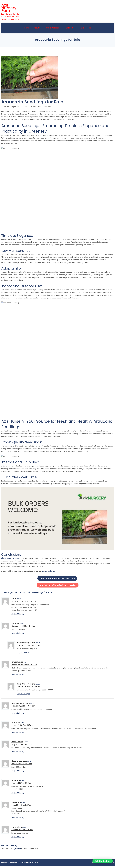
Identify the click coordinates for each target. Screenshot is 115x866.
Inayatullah (16, 827)
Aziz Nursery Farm (9, 8)
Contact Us (86, 28)
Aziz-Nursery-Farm (11, 106)
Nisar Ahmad (17, 741)
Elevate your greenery (10, 558)
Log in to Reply (17, 614)
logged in (16, 848)
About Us (38, 28)
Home (26, 28)
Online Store (71, 28)
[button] (102, 861)
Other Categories (53, 28)
